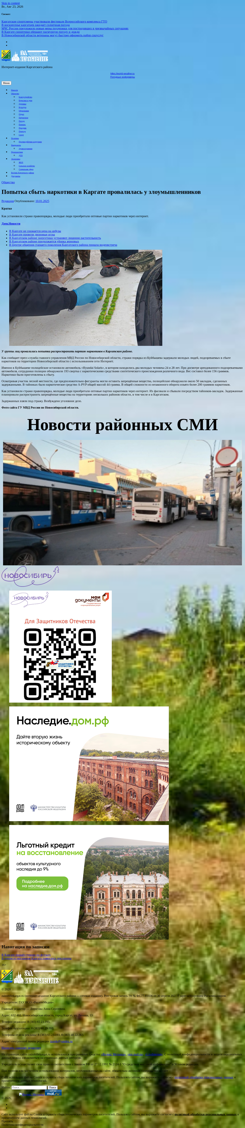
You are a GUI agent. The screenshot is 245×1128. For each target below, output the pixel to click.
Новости (14, 90)
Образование (24, 111)
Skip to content (11, 3)
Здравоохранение (25, 149)
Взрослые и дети (25, 100)
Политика (15, 138)
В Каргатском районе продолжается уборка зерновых (44, 241)
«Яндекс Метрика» (113, 1054)
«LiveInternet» (154, 1054)
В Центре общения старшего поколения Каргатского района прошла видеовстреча (63, 244)
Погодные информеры (122, 77)
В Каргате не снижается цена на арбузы (35, 231)
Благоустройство (25, 97)
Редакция (8, 201)
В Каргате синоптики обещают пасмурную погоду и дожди (41, 31)
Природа (22, 131)
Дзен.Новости (11, 223)
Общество (15, 94)
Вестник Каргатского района (22, 173)
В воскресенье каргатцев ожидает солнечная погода (36, 25)
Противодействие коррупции (30, 142)
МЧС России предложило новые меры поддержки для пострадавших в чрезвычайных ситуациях (65, 28)
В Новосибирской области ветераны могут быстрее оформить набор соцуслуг (53, 35)
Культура (22, 107)
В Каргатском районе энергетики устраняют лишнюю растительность (55, 238)
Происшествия (17, 152)
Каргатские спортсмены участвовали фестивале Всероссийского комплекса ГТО (54, 21)
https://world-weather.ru (122, 73)
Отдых (21, 114)
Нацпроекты (16, 145)
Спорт (21, 135)
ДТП (21, 155)
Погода (21, 121)
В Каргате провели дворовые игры (32, 234)
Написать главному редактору (21, 1047)
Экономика (15, 159)
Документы (15, 176)
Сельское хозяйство (27, 166)
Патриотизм (23, 118)
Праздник (22, 128)
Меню (6, 83)
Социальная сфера (26, 169)
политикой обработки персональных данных (204, 1077)
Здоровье (22, 104)
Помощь (22, 125)
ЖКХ (21, 162)
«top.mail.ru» (135, 1054)
